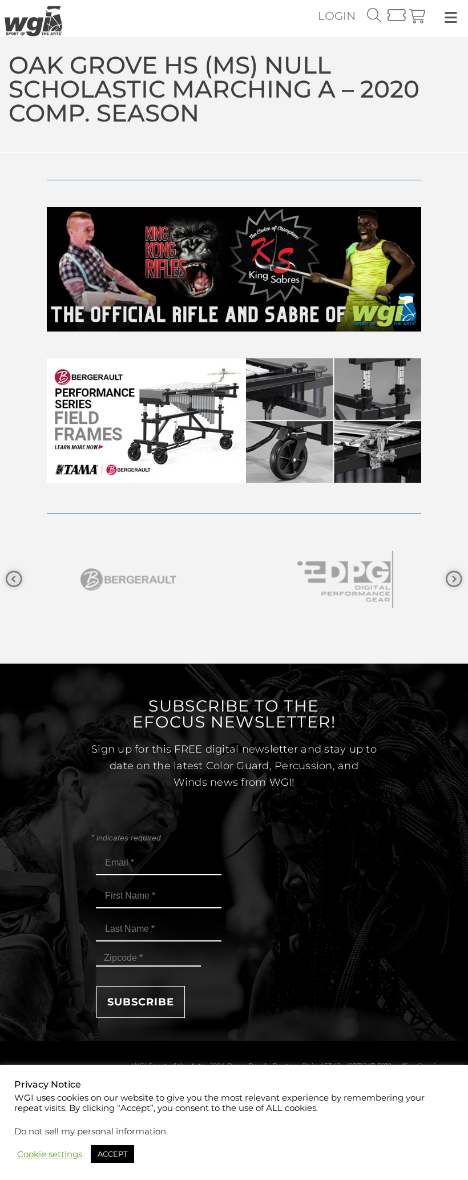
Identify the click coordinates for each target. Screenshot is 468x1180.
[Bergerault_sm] (125, 579)
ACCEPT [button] (112, 1153)
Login (337, 16)
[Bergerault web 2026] (234, 479)
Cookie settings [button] (49, 1154)
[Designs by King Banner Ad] (234, 328)
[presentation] (14, 579)
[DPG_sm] (342, 579)
